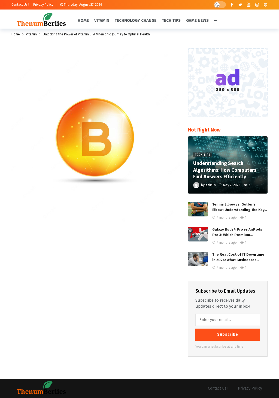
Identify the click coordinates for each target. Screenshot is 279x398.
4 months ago (227, 217)
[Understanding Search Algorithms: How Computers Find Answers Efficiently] (228, 165)
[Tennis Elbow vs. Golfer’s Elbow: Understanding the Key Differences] (198, 209)
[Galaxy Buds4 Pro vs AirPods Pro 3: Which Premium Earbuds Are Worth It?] (198, 234)
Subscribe (227, 334)
